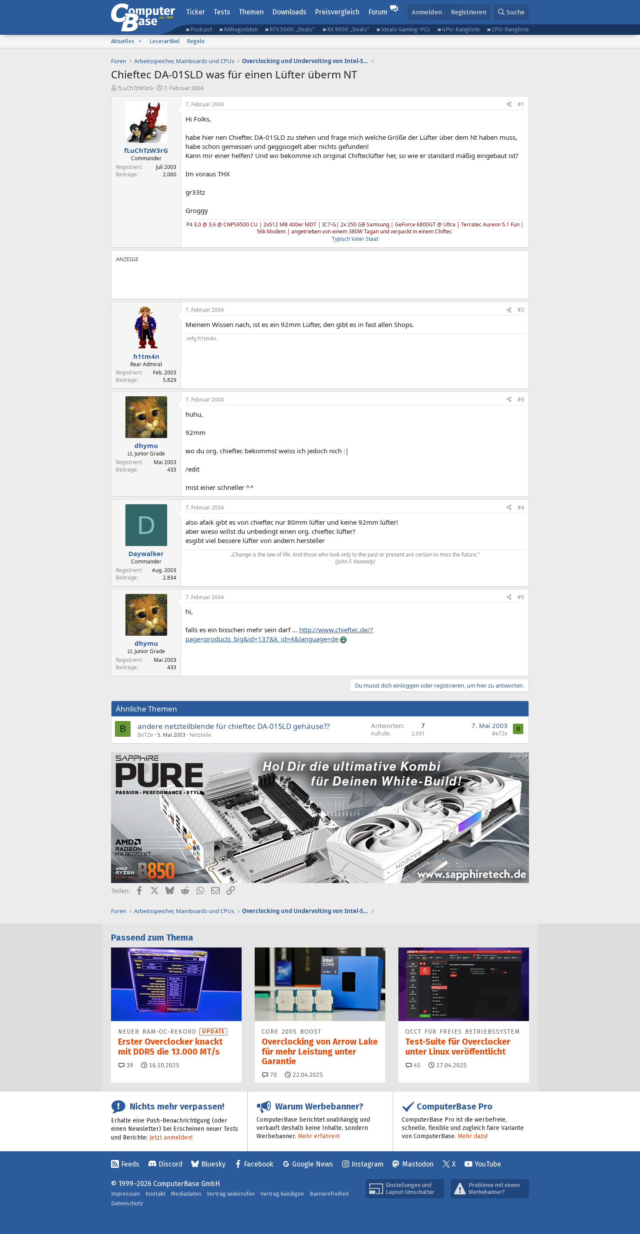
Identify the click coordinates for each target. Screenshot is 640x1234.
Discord (170, 1164)
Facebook (258, 1164)
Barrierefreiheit (329, 1193)
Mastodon (418, 1164)
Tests (221, 12)
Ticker (195, 12)
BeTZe (145, 734)
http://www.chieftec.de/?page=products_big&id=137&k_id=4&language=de (279, 634)
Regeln (196, 41)
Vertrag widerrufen (231, 1193)
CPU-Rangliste (510, 29)
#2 (521, 310)
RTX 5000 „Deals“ (292, 29)
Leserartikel (164, 41)
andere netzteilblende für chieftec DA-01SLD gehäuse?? (234, 726)
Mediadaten (186, 1193)
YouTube (488, 1164)
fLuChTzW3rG (135, 88)
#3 (521, 399)
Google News (312, 1164)
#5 (521, 597)
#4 (521, 507)
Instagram (367, 1164)
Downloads (289, 12)
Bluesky (213, 1164)
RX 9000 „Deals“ (348, 29)
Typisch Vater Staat (355, 239)
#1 (521, 104)
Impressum (125, 1193)
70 (272, 1075)
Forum (377, 12)
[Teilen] (509, 105)
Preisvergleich (337, 12)
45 (416, 1065)
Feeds (130, 1164)
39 (129, 1065)
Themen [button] (251, 12)
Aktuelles (123, 41)
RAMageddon (241, 29)
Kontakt (155, 1193)
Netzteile (200, 734)
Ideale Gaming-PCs (405, 29)
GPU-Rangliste (461, 29)
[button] (140, 41)
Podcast (201, 29)
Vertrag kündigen (282, 1193)
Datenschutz (127, 1203)
